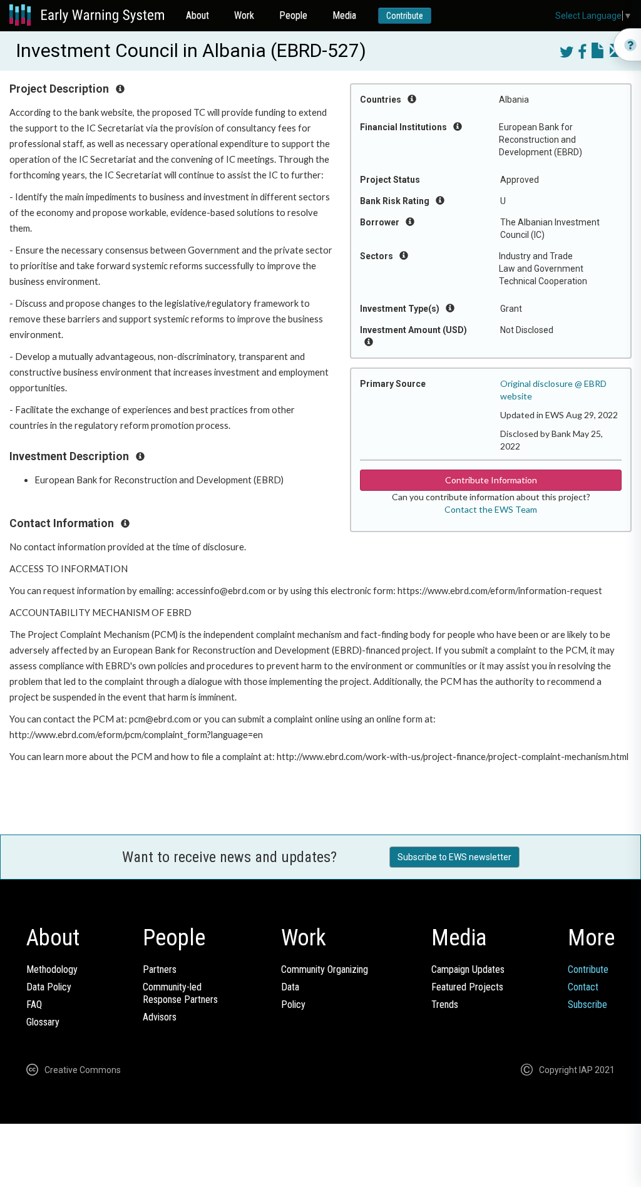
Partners (160, 969)
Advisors (160, 1017)
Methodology (52, 969)
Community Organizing (324, 969)
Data (290, 987)
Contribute (404, 16)
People (293, 15)
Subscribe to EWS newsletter (454, 857)
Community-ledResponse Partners (180, 993)
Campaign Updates (468, 969)
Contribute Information (491, 480)
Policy (293, 1004)
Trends (444, 1004)
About (197, 15)
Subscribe (587, 1004)
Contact (583, 987)
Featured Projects (467, 987)
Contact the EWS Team (490, 509)
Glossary (42, 1022)
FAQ (34, 1004)
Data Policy (48, 987)
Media (344, 15)
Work (244, 15)
